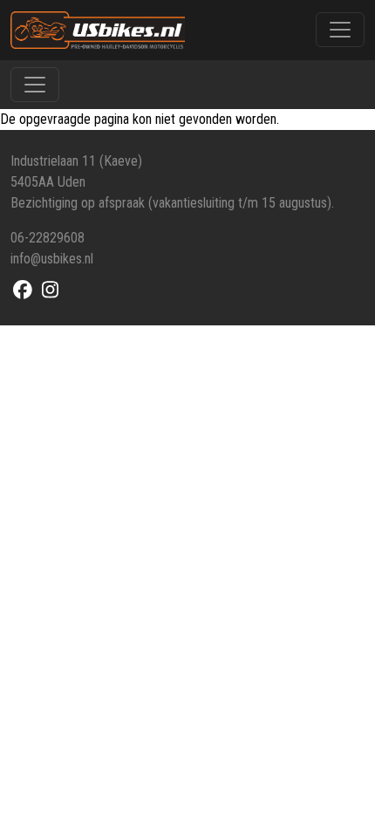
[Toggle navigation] (340, 29)
